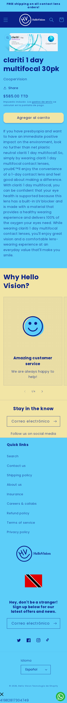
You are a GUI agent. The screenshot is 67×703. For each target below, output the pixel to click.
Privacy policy (18, 532)
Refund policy (18, 513)
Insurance (15, 494)
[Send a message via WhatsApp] (60, 696)
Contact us (16, 466)
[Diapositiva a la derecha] (42, 391)
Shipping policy (19, 475)
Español (31, 669)
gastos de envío (42, 101)
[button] (5, 20)
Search (13, 456)
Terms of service (21, 522)
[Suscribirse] (55, 421)
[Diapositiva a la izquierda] (25, 391)
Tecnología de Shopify (45, 686)
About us (14, 484)
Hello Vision (25, 686)
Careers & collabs (22, 503)
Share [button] (13, 88)
